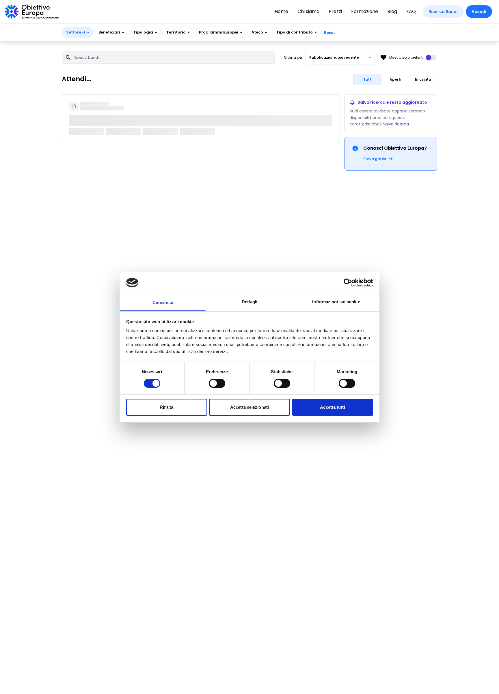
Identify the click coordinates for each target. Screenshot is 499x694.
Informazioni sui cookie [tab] (336, 301)
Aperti (395, 79)
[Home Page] (32, 11)
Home (281, 11)
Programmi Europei (218, 32)
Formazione (364, 11)
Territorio (176, 32)
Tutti (367, 79)
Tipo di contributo (294, 32)
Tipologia (143, 32)
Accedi (479, 11)
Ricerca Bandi (443, 11)
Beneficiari (109, 32)
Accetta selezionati (249, 407)
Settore (75, 32)
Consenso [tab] (162, 302)
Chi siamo (308, 11)
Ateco (257, 32)
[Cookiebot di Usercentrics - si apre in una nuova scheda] (348, 282)
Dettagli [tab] (250, 301)
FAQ (411, 11)
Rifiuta (166, 407)
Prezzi (335, 11)
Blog (392, 11)
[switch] (217, 383)
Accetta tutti (332, 407)
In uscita (423, 79)
